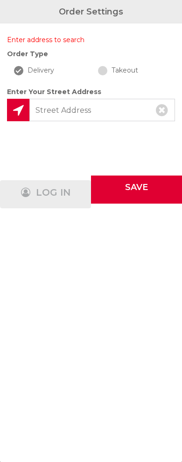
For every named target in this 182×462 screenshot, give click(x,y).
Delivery (40, 70)
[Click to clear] (162, 110)
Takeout (124, 70)
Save (136, 187)
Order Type (27, 54)
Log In (51, 192)
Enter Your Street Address (54, 92)
